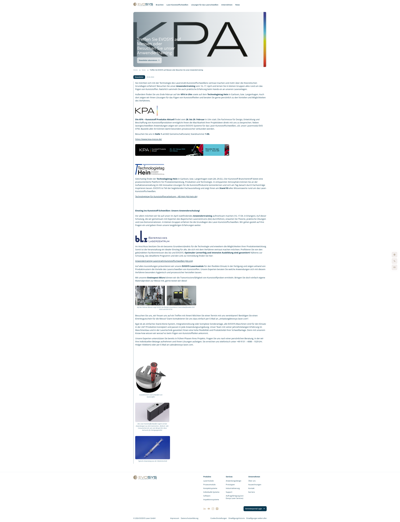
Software (206, 496)
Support (229, 492)
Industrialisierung (233, 488)
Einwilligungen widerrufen (256, 518)
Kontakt (251, 488)
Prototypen (230, 484)
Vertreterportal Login (253, 509)
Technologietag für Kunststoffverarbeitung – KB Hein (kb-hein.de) (166, 196)
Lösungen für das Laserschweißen (204, 5)
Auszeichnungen (254, 484)
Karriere (251, 492)
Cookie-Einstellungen (218, 518)
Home (135, 70)
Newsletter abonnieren (148, 60)
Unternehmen (226, 5)
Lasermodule (208, 481)
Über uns (252, 481)
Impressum (174, 518)
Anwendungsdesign (233, 481)
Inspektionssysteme (211, 499)
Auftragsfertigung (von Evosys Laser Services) (235, 497)
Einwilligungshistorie (237, 518)
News (237, 5)
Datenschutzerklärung (189, 518)
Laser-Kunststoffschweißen (177, 5)
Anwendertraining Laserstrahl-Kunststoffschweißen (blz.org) (164, 261)
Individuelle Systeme (211, 492)
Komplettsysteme (210, 488)
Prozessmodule (209, 484)
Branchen (160, 5)
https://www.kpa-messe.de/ (148, 139)
